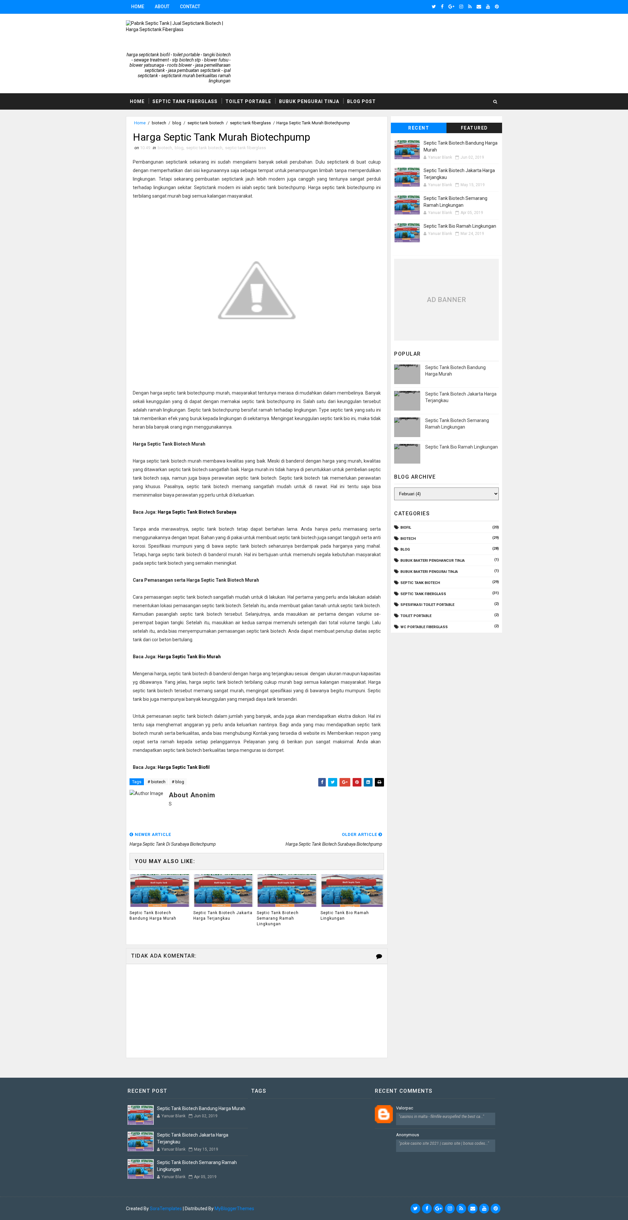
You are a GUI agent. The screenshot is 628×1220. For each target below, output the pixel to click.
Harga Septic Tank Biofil (184, 767)
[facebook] (442, 6)
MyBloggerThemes (234, 1208)
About (162, 6)
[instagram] (461, 6)
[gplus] (451, 6)
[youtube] (488, 6)
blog (176, 122)
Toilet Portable (248, 101)
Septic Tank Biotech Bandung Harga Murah (153, 916)
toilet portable (415, 616)
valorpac (404, 1107)
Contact (190, 6)
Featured (474, 128)
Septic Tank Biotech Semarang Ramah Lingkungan (278, 918)
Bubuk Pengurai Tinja (309, 101)
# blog (178, 781)
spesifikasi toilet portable (427, 605)
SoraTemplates (166, 1208)
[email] (479, 6)
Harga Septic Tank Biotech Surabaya (197, 512)
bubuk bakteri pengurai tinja (429, 572)
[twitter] (434, 6)
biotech (159, 122)
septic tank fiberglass (250, 122)
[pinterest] (496, 6)
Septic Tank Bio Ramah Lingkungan (345, 916)
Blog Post (361, 101)
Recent (418, 128)
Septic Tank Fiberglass (185, 101)
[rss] (469, 6)
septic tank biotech (205, 122)
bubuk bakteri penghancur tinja (432, 560)
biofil (405, 527)
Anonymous (407, 1134)
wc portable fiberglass (424, 627)
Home (137, 6)
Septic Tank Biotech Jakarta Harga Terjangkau (223, 916)
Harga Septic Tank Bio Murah (189, 656)
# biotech (157, 781)
